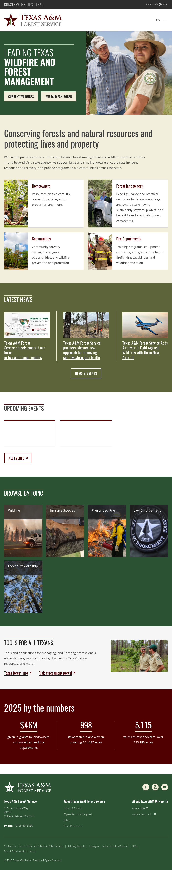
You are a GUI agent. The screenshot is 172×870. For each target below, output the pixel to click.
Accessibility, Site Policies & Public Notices (41, 846)
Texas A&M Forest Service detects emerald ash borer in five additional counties (24, 350)
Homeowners (41, 186)
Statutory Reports (76, 846)
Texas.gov (94, 846)
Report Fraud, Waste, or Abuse (20, 851)
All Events (20, 458)
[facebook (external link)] (145, 787)
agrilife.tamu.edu (142, 814)
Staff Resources (73, 826)
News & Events (86, 373)
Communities (41, 238)
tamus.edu (138, 808)
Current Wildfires (21, 96)
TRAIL (135, 846)
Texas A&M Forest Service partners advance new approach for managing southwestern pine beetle (82, 350)
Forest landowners (129, 186)
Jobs (66, 820)
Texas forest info (16, 673)
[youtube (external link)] (164, 787)
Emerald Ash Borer (58, 96)
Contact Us (10, 846)
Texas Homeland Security (115, 846)
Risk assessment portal (55, 673)
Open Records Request (78, 814)
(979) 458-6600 (24, 826)
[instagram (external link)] (155, 787)
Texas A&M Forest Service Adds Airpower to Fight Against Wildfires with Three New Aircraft (145, 350)
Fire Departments (128, 238)
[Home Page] (33, 19)
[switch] (156, 4)
